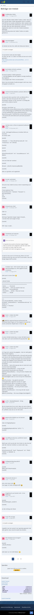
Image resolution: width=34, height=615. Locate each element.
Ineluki (6, 16)
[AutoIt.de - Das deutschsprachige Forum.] (2, 2)
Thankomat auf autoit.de (11, 233)
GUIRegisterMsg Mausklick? (12, 461)
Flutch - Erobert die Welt (11, 315)
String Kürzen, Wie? (10, 206)
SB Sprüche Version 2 (11, 478)
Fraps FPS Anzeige (10, 517)
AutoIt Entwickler (6, 598)
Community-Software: (17, 612)
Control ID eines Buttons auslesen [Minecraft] (17, 92)
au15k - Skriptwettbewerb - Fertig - (14, 401)
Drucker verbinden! (10, 179)
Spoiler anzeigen (8, 49)
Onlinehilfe (5, 584)
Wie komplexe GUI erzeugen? (13, 538)
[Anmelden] (28, 2)
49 (18, 559)
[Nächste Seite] (20, 559)
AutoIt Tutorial (5, 581)
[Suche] (24, 2)
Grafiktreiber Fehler (10, 14)
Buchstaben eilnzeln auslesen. (13, 69)
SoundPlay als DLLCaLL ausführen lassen (16, 438)
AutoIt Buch (5, 583)
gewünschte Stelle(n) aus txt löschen (15, 417)
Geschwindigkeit (9, 40)
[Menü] (32, 2)
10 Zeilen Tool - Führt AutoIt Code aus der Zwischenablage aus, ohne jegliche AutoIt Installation (16, 268)
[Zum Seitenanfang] (31, 612)
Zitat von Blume (10, 240)
